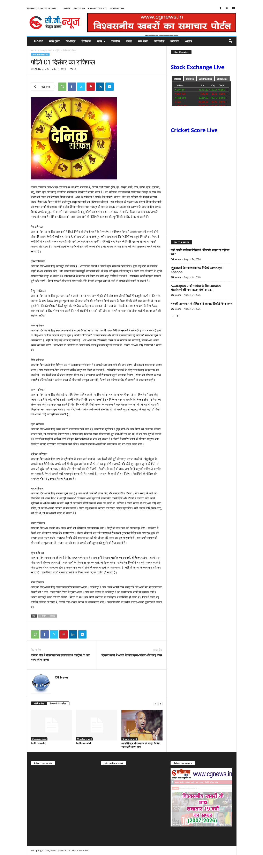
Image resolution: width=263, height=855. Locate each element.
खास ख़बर (54, 41)
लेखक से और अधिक (58, 703)
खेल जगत (143, 41)
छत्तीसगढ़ (86, 41)
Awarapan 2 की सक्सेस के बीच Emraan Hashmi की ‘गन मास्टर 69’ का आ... (196, 288)
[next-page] (160, 703)
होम (32, 50)
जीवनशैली (159, 41)
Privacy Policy (97, 8)
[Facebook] (220, 8)
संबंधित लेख (39, 703)
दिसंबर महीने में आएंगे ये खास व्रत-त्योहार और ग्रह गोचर (132, 655)
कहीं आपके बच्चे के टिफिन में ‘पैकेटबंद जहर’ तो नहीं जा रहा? (200, 252)
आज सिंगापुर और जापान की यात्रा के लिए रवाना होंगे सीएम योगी (140, 745)
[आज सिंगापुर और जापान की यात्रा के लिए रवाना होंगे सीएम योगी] (142, 725)
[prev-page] (155, 703)
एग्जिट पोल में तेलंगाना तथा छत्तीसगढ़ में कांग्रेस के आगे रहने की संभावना (60, 657)
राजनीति (115, 41)
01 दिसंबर (42, 616)
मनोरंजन (175, 41)
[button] (230, 41)
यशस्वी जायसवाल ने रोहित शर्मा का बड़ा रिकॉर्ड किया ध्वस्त (201, 303)
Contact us (117, 8)
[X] (227, 8)
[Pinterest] (91, 87)
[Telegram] (109, 87)
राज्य (99, 41)
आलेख (188, 41)
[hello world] (51, 725)
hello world (38, 743)
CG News (39, 69)
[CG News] (55, 22)
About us (79, 8)
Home (66, 8)
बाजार (129, 41)
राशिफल (52, 616)
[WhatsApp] (62, 87)
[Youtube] (233, 8)
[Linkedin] (100, 87)
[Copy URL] (119, 87)
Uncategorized (44, 50)
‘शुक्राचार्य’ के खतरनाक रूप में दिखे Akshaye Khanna (197, 270)
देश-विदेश (70, 41)
